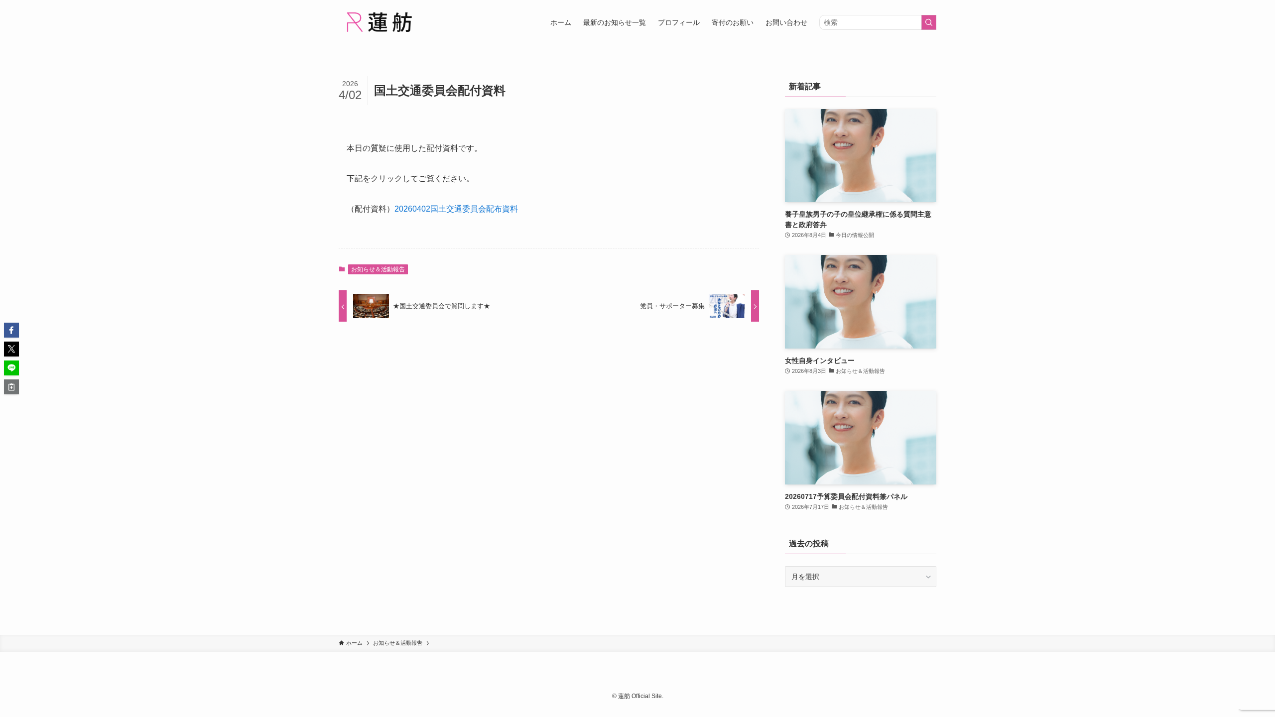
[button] (11, 330)
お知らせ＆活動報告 (378, 269)
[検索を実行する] (928, 22)
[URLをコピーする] (11, 386)
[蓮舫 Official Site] (379, 22)
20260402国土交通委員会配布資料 (456, 209)
